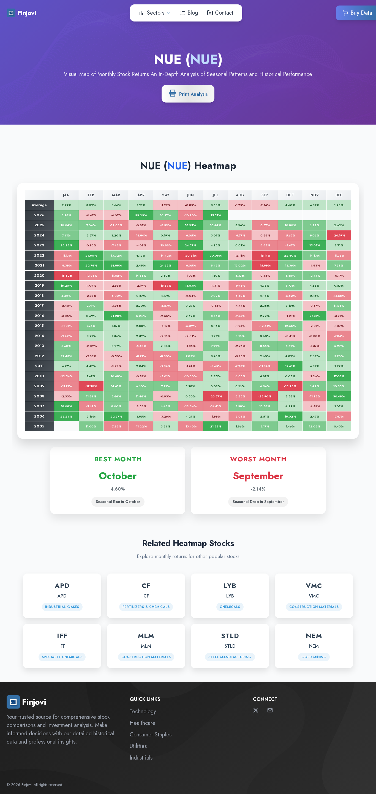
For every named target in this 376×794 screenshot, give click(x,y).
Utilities (138, 746)
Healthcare (142, 723)
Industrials (141, 758)
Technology (143, 711)
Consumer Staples (150, 735)
